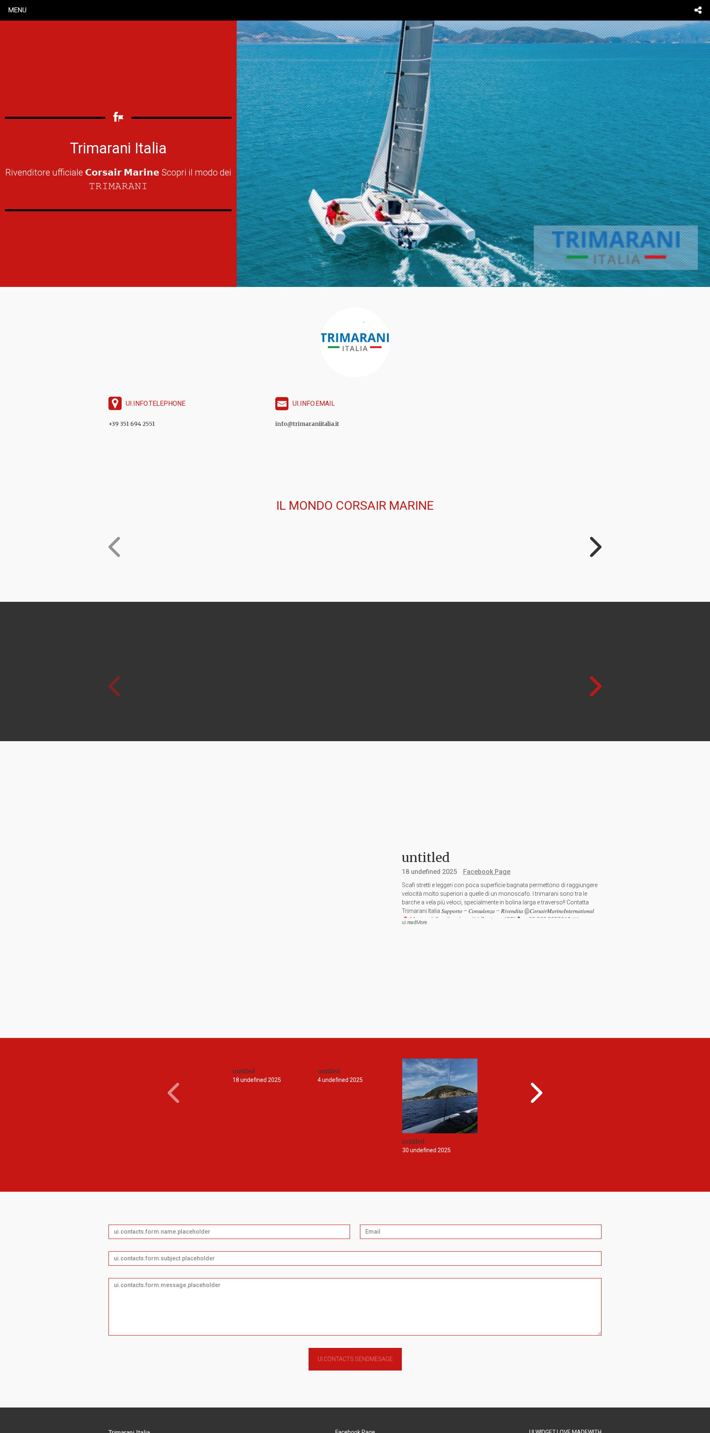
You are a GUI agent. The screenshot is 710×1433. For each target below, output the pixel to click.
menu (17, 10)
